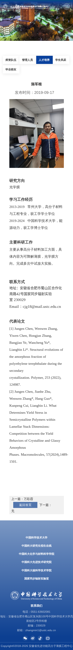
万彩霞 (28, 499)
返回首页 (25, 505)
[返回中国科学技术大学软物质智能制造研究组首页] (26, 5)
